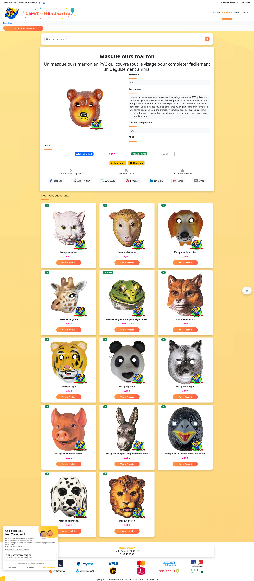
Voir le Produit (68, 262)
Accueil (216, 12)
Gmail (180, 180)
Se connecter (228, 2)
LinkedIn (158, 180)
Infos (236, 12)
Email (201, 180)
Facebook (57, 180)
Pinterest (134, 180)
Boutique (227, 12)
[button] (247, 290)
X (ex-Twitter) (83, 180)
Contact (245, 12)
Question (138, 163)
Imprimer (119, 163)
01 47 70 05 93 (127, 554)
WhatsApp (110, 180)
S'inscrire (245, 2)
